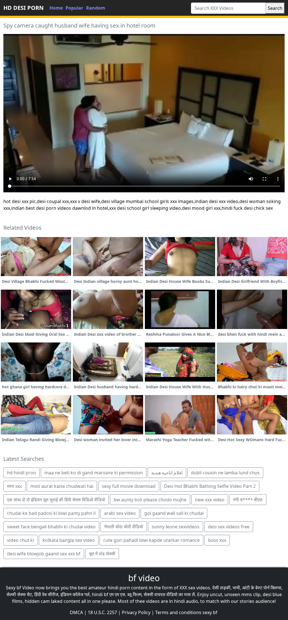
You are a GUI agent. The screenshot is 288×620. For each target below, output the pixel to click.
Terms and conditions (178, 612)
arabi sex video (120, 513)
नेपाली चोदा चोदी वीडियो (123, 527)
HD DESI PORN (23, 8)
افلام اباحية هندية (167, 473)
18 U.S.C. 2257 (102, 612)
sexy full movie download (129, 486)
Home (56, 8)
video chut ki (20, 540)
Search (275, 8)
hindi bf (100, 594)
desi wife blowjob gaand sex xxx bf (43, 554)
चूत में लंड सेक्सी (102, 554)
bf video (144, 578)
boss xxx (217, 540)
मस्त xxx (14, 486)
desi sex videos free (228, 527)
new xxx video (209, 500)
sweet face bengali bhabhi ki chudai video (51, 527)
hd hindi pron (21, 473)
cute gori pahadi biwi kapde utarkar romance (151, 540)
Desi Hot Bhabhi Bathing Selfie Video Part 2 (210, 486)
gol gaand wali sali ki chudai (174, 513)
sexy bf (209, 612)
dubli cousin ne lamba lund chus (225, 473)
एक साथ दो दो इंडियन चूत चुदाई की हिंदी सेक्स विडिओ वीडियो (56, 500)
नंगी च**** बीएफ (248, 500)
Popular (74, 8)
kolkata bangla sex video (68, 540)
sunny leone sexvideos (175, 527)
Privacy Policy (136, 612)
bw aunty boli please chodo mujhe (150, 500)
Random (95, 8)
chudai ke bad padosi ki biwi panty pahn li (51, 513)
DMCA (76, 612)
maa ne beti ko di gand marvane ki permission (93, 473)
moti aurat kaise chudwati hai (61, 486)
